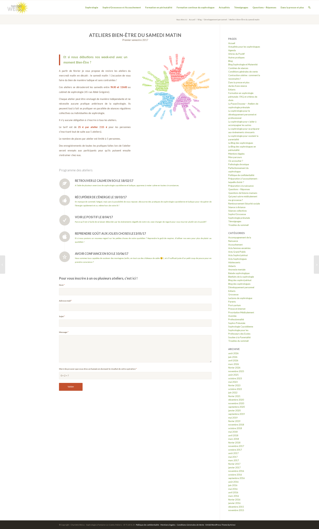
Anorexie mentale (236, 269)
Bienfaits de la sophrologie (241, 276)
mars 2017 (233, 460)
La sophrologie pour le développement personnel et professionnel (242, 114)
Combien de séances (238, 68)
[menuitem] (91, 7)
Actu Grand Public (237, 251)
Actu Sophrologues (237, 259)
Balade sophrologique (239, 273)
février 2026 (234, 367)
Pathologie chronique (238, 164)
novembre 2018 (236, 424)
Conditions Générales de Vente (190, 525)
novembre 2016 (236, 471)
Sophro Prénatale (236, 323)
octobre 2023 (235, 378)
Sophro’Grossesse (237, 214)
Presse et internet (236, 308)
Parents (232, 301)
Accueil (231, 43)
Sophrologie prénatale (239, 218)
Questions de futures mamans (242, 193)
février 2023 (234, 385)
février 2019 (234, 421)
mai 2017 (233, 457)
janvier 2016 (234, 503)
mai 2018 (233, 431)
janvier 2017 (234, 467)
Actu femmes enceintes (239, 248)
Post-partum (234, 305)
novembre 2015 (236, 510)
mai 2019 (233, 417)
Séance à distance (236, 207)
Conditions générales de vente (243, 71)
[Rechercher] (309, 7)
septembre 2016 (236, 478)
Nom (62, 285)
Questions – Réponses (239, 189)
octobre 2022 (235, 389)
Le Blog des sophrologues (240, 143)
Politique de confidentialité (241, 175)
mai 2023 (233, 382)
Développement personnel (241, 287)
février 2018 (234, 442)
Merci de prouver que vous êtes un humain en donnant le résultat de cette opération (98, 369)
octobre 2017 (235, 449)
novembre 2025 (236, 371)
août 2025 (233, 374)
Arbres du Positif (236, 54)
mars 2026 (233, 364)
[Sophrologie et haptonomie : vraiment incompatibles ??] (316, 264)
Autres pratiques (236, 57)
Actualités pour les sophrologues (244, 46)
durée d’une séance (237, 86)
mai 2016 (233, 489)
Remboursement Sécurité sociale (244, 203)
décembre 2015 (236, 506)
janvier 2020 (234, 410)
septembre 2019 (236, 414)
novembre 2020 (236, 403)
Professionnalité (236, 319)
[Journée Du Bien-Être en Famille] (2, 264)
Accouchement (235, 244)
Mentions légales (236, 153)
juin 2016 (232, 485)
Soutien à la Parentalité (239, 337)
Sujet (62, 316)
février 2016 (234, 499)
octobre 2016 (235, 474)
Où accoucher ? (235, 161)
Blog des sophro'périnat (239, 280)
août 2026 (233, 353)
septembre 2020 (236, 407)
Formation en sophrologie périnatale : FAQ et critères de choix (242, 97)
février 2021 (234, 396)
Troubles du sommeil (238, 225)
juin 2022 (232, 392)
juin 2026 (232, 357)
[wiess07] (17, 7)
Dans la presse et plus (238, 82)
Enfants (231, 89)
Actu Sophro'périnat (238, 255)
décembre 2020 (236, 399)
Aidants (232, 266)
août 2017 (233, 453)
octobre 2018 (235, 428)
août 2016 (233, 481)
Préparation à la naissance (241, 185)
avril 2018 (233, 435)
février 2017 (234, 464)
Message (63, 332)
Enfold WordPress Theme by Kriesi (220, 525)
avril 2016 (233, 492)
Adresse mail (65, 300)
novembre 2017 (236, 446)
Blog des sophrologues (239, 284)
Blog (230, 61)
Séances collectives (237, 210)
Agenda (232, 50)
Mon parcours (235, 157)
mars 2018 (233, 439)
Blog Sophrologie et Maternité (243, 64)
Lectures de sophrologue (240, 298)
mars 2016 (233, 496)
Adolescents (234, 262)
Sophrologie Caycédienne (240, 326)
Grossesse (233, 294)
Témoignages (234, 221)
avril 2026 (233, 360)
